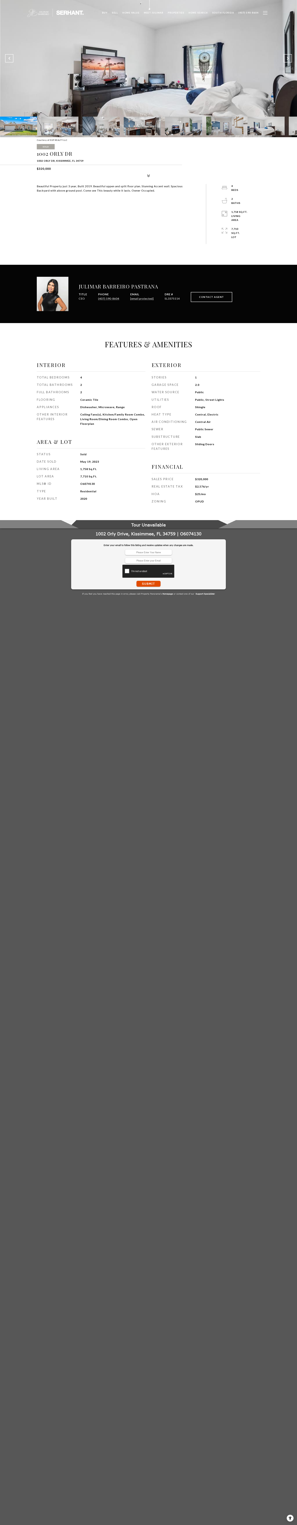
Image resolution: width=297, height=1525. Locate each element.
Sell (115, 12)
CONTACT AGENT (211, 296)
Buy (105, 12)
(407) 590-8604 (108, 298)
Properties (176, 12)
